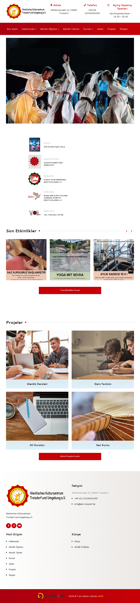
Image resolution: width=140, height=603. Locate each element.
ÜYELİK (47, 143)
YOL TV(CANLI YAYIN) (53, 215)
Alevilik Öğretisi (48, 28)
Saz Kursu (103, 445)
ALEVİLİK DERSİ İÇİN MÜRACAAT (53, 164)
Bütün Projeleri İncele (70, 456)
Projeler (111, 28)
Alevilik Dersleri (37, 384)
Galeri (100, 28)
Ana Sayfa (12, 28)
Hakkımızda (28, 28)
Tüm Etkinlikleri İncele (70, 290)
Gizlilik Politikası (81, 547)
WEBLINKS (49, 176)
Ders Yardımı (102, 384)
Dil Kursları (37, 445)
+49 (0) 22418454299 (86, 498)
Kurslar (87, 28)
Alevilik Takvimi (71, 28)
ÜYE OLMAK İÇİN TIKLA (54, 147)
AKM (100, 596)
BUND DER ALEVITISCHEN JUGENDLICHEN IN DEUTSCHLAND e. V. (55, 197)
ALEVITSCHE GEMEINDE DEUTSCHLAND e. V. (55, 181)
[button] (126, 231)
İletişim (124, 28)
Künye (77, 541)
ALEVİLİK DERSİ (51, 159)
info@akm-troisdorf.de (84, 504)
